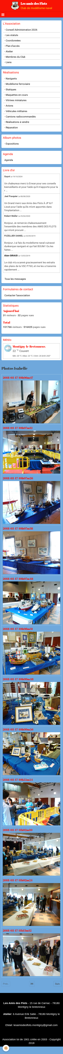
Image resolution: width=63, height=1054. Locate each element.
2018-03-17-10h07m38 (18, 528)
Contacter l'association (17, 295)
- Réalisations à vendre (16, 122)
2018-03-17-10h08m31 (18, 629)
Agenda (8, 160)
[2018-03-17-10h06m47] (31, 401)
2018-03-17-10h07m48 (18, 579)
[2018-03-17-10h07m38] (31, 552)
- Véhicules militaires (15, 111)
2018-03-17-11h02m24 (18, 880)
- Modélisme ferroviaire (17, 83)
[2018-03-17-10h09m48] (31, 703)
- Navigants (10, 78)
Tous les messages (15, 278)
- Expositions (11, 143)
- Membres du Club (14, 56)
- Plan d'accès (12, 45)
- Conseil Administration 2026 (20, 29)
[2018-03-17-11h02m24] (31, 904)
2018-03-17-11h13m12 (17, 930)
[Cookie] (6, 1048)
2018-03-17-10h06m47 (18, 378)
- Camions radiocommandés (20, 116)
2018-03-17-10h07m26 (18, 478)
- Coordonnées (12, 40)
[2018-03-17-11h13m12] (31, 954)
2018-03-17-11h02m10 (17, 830)
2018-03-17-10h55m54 (18, 780)
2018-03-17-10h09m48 (18, 679)
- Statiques (10, 89)
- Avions (8, 105)
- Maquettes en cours (16, 94)
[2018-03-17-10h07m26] (31, 502)
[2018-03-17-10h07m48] (31, 602)
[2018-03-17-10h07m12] (31, 451)
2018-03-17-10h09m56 (18, 729)
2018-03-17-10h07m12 (18, 428)
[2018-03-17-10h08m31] (31, 653)
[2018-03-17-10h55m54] (31, 803)
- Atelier (8, 51)
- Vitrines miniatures (15, 100)
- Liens (8, 62)
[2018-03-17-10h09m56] (31, 753)
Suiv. (57, 983)
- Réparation (11, 127)
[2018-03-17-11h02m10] (31, 853)
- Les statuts (11, 35)
